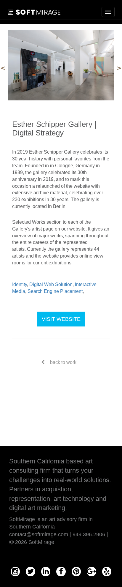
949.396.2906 (89, 534)
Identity (19, 284)
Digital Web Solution (51, 284)
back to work (63, 362)
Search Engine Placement (55, 291)
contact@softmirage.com (38, 534)
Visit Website (61, 319)
